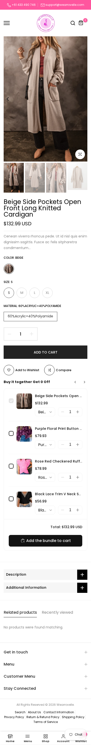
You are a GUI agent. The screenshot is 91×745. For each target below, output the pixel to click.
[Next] (80, 99)
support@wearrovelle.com (64, 5)
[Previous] (11, 99)
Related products (20, 612)
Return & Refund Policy (42, 717)
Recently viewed (57, 612)
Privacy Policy (14, 717)
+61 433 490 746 (23, 5)
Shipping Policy (73, 717)
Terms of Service (45, 722)
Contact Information (58, 712)
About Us (34, 712)
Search (20, 712)
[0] (81, 23)
